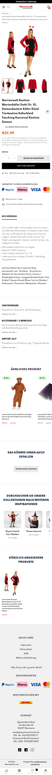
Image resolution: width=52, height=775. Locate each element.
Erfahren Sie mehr (9, 314)
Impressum (26, 645)
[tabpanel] (26, 51)
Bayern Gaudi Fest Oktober (12, 532)
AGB (26, 654)
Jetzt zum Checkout (26, 166)
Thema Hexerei (33, 531)
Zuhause (5, 13)
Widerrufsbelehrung (26, 658)
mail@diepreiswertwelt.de (26, 732)
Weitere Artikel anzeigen (26, 469)
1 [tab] (20, 73)
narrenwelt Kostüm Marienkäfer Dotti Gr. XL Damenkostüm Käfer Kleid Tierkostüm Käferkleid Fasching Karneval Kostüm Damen (12, 605)
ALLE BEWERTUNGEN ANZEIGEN (16, 127)
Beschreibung (9, 217)
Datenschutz (26, 649)
